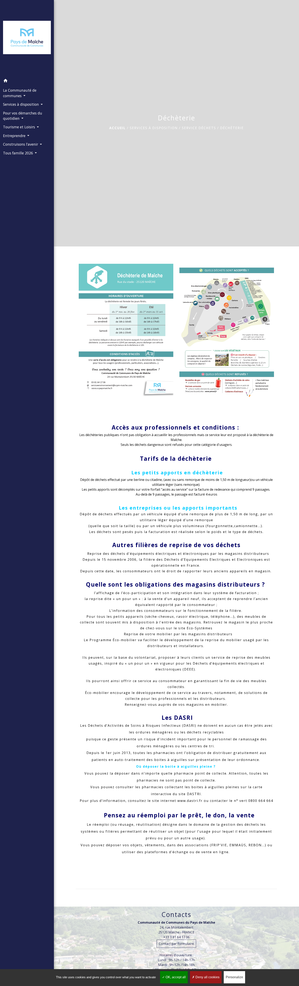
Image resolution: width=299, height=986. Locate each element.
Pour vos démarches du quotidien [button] (22, 116)
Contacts (176, 914)
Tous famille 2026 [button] (18, 153)
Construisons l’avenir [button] (21, 144)
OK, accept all (175, 977)
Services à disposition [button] (21, 104)
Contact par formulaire (176, 943)
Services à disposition (154, 128)
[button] (27, 81)
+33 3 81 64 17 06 (176, 937)
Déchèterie (232, 128)
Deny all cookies (207, 977)
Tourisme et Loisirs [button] (19, 126)
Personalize (234, 977)
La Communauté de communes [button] (19, 93)
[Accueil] (27, 38)
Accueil (117, 128)
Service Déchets (199, 128)
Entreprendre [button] (14, 135)
